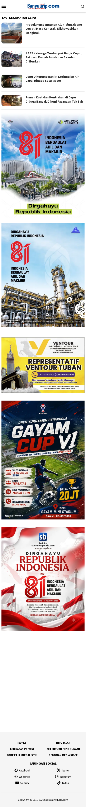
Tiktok (65, 783)
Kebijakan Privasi (22, 749)
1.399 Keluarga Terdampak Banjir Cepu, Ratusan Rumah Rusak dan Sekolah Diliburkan (53, 57)
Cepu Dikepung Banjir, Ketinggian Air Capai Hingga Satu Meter (52, 79)
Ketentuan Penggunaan (63, 749)
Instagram (65, 777)
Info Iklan (63, 743)
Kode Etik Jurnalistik (21, 755)
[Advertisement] (43, 681)
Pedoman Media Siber (63, 755)
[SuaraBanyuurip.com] (43, 6)
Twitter (65, 770)
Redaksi (22, 743)
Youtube (24, 783)
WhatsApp (24, 777)
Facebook (24, 770)
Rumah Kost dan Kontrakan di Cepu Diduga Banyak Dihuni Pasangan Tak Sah (54, 99)
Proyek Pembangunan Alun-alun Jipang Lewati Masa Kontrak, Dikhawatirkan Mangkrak (53, 29)
